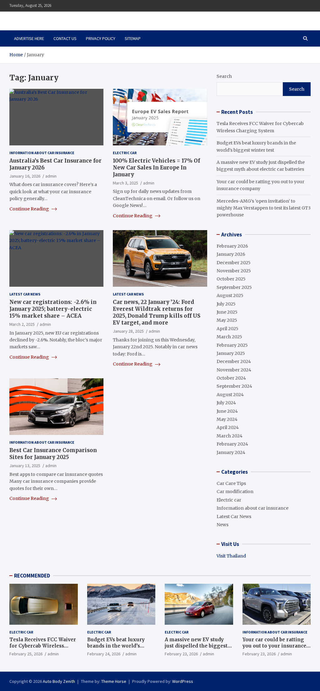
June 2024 (227, 411)
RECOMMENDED (32, 575)
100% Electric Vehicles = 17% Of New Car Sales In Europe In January (156, 167)
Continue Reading (29, 209)
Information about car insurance (41, 152)
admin (51, 176)
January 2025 (231, 353)
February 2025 (232, 345)
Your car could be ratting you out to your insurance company (274, 646)
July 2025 (226, 304)
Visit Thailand (231, 556)
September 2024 (234, 386)
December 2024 (234, 361)
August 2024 (230, 394)
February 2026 (232, 246)
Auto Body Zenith (59, 681)
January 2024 (231, 452)
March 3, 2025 (125, 183)
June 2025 (227, 312)
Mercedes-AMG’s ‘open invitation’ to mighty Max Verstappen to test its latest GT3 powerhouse (264, 208)
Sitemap (133, 38)
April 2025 (227, 328)
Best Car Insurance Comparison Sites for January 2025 (53, 454)
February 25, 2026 (25, 654)
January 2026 (231, 254)
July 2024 (226, 403)
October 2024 (231, 378)
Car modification (235, 491)
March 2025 (229, 337)
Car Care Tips (231, 483)
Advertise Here (29, 38)
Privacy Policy (100, 38)
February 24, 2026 (103, 654)
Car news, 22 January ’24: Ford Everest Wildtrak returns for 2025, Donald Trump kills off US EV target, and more (156, 312)
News (222, 524)
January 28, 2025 (128, 331)
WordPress (182, 681)
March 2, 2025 (22, 324)
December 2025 (234, 262)
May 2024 (227, 419)
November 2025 (234, 271)
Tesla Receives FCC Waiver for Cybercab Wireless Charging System (42, 646)
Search (224, 76)
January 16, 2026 (24, 176)
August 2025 (230, 295)
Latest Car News (24, 294)
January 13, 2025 (24, 465)
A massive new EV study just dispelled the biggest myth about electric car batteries (196, 649)
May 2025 (227, 320)
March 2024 (229, 436)
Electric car (125, 152)
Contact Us (65, 38)
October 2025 (231, 279)
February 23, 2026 (181, 654)
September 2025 (234, 287)
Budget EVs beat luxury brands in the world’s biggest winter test (116, 646)
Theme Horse (113, 681)
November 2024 (234, 370)
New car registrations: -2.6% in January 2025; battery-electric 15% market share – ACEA (53, 309)
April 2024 (228, 427)
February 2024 (232, 444)
